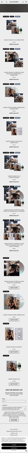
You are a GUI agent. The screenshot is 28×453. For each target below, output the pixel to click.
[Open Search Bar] (6, 2)
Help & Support (14, 429)
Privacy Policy (14, 435)
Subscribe (14, 420)
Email (3, 398)
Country (4, 405)
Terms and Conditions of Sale (14, 431)
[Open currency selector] (23, 2)
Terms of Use (14, 433)
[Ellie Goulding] (14, 2)
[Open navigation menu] (2, 2)
